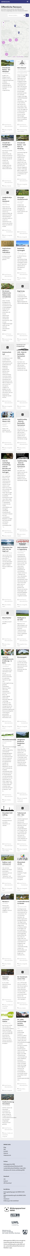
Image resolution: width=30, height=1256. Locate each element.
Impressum (6, 1199)
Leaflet (13, 56)
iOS (4, 1179)
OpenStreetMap (20, 56)
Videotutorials (7, 1155)
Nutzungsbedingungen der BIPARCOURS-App (14, 1192)
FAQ (5, 1149)
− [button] (3, 25)
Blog (5, 1147)
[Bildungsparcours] (5, 1)
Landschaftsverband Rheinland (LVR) (13, 1166)
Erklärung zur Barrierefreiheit (11, 1201)
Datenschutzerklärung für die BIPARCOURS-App (15, 1196)
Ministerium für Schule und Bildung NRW (14, 1170)
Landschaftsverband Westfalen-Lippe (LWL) (15, 1168)
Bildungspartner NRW (9, 1164)
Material (6, 1153)
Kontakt (6, 1151)
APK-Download (7, 1183)
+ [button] (3, 23)
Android (6, 1181)
